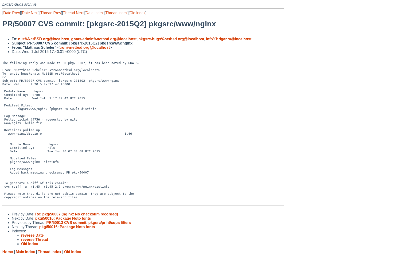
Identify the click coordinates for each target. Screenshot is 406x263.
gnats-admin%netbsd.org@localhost (104, 39)
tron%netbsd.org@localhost (84, 47)
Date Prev (11, 13)
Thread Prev (50, 13)
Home (7, 252)
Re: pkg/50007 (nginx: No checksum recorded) (76, 214)
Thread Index (116, 13)
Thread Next (73, 13)
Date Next (30, 13)
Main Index (25, 252)
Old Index (137, 13)
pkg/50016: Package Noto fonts (63, 218)
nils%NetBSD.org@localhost (43, 39)
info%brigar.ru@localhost (228, 39)
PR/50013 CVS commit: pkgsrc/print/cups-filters (88, 223)
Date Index (95, 13)
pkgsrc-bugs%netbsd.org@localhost (171, 39)
